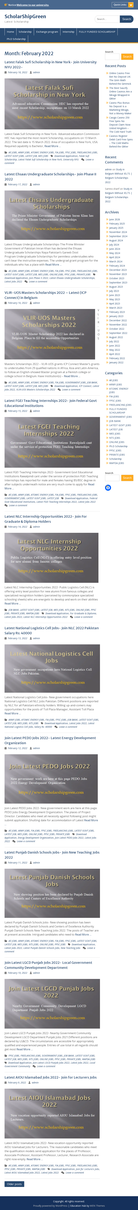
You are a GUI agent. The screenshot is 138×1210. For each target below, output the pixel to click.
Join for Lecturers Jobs (87, 1169)
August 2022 (116, 337)
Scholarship (25, 31)
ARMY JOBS (24, 152)
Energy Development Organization (36, 837)
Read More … (52, 146)
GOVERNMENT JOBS (75, 382)
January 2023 (116, 316)
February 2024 (117, 265)
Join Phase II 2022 (38, 278)
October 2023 (116, 278)
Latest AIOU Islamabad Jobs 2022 (22, 1172)
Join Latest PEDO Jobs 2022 (69, 837)
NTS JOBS (70, 609)
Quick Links (120, 4)
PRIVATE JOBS (84, 274)
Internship (68, 31)
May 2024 (114, 253)
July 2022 (114, 341)
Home (10, 31)
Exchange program (47, 31)
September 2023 (118, 282)
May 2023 (114, 299)
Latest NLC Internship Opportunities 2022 (45, 616)
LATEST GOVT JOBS (14, 156)
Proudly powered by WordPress (50, 1205)
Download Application (66, 156)
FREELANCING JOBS (87, 152)
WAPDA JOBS (32, 613)
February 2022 (117, 358)
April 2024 (114, 257)
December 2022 (118, 320)
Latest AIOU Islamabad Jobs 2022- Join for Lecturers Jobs (51, 1077)
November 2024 (118, 232)
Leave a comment (38, 281)
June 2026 (114, 219)
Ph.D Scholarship (16, 39)
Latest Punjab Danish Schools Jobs (41, 947)
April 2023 (114, 303)
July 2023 (114, 290)
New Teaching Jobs (70, 947)
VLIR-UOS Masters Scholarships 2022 (35, 389)
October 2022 (116, 328)
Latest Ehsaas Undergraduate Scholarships (72, 278)
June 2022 (114, 345)
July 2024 (114, 244)
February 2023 (117, 312)
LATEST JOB (31, 156)
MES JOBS (43, 156)
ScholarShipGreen (25, 16)
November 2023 (118, 274)
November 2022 (118, 324)
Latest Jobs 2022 (13, 281)
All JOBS (13, 152)
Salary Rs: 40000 (43, 726)
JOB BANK (92, 382)
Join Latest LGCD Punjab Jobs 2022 (51, 1062)
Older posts (14, 1184)
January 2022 (116, 362)
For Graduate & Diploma (83, 613)
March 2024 (115, 261)
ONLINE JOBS (56, 274)
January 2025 (116, 227)
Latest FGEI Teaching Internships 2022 (57, 501)
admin (36, 72)
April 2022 (114, 354)
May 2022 (114, 349)
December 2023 (118, 269)
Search (109, 51)
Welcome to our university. (33, 5)
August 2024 (116, 240)
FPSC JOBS (70, 152)
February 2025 (117, 223)
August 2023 (116, 286)
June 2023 (114, 295)
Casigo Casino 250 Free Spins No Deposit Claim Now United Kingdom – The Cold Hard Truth (120, 124)
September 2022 (118, 333)
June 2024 (114, 248)
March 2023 (115, 307)
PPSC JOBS (69, 274)
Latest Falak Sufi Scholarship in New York (40, 159)
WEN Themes (97, 1205)
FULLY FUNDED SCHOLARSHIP (97, 31)
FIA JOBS (59, 152)
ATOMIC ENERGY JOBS (42, 152)
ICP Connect (85, 386)
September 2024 (118, 236)
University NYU (71, 159)
